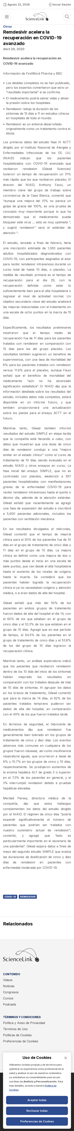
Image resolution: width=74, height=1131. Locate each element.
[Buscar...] (7, 17)
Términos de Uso (15, 1029)
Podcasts (9, 1004)
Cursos (8, 998)
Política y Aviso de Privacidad (24, 1023)
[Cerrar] (65, 1058)
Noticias (8, 986)
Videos (8, 980)
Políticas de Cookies (17, 1035)
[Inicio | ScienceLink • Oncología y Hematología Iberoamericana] (37, 20)
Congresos (11, 992)
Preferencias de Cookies (20, 1041)
